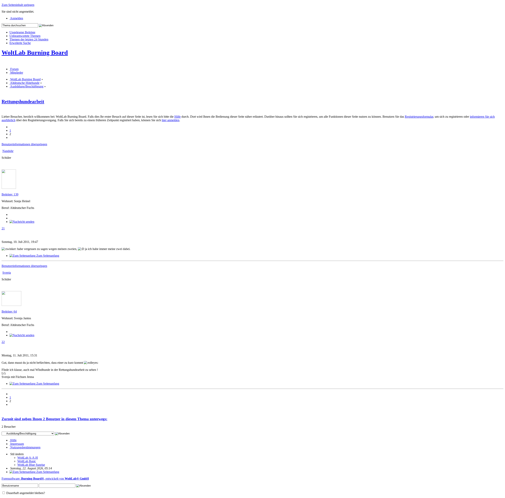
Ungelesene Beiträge (22, 32)
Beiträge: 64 (9, 311)
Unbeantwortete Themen (24, 36)
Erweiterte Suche (20, 43)
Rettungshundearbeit (23, 101)
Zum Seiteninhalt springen (18, 5)
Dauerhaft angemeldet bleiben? (25, 493)
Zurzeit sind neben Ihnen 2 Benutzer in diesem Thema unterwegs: (54, 419)
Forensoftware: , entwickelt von (45, 478)
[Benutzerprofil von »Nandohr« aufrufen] (9, 187)
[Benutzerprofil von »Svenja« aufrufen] (11, 304)
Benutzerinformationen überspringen (24, 144)
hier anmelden (170, 120)
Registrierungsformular (419, 116)
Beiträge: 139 (10, 194)
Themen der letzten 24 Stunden (28, 39)
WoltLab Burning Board (35, 52)
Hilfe (177, 116)
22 (3, 342)
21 (3, 228)
